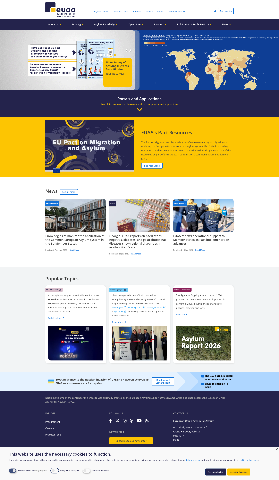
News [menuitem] (225, 24)
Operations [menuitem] (135, 24)
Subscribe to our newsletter (131, 440)
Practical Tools (53, 434)
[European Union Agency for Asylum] (61, 9)
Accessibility (226, 11)
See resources (152, 165)
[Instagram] (125, 421)
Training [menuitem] (76, 24)
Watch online (54, 318)
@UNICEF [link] (118, 311)
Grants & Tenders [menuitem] (154, 11)
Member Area (175, 11)
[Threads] (132, 421)
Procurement (52, 421)
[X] (117, 421)
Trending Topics (116, 289)
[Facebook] (110, 421)
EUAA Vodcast (52, 289)
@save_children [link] (154, 307)
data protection (193, 460)
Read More (74, 250)
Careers (49, 428)
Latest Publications (182, 289)
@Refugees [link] (117, 307)
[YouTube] (139, 421)
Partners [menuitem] (159, 24)
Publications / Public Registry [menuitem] (193, 24)
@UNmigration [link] (135, 307)
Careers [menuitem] (137, 11)
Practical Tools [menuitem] (121, 11)
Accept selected (215, 472)
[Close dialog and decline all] (277, 449)
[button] (215, 11)
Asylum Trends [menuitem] (101, 11)
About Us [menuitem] (53, 24)
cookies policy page (248, 460)
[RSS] (147, 421)
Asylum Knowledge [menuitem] (105, 24)
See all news (68, 192)
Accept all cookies (238, 472)
